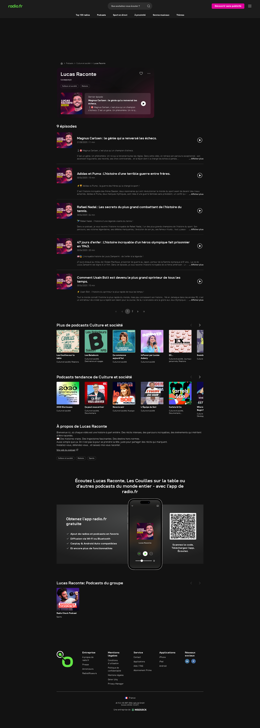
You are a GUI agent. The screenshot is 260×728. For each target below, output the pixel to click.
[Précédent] (191, 324)
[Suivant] (199, 324)
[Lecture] (143, 103)
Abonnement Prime (143, 670)
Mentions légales (116, 675)
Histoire (85, 86)
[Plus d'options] (149, 73)
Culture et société (69, 86)
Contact (137, 657)
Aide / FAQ (138, 666)
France (131, 698)
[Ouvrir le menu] (250, 6)
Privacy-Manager (116, 684)
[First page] (116, 311)
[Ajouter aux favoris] (141, 73)
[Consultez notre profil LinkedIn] (187, 661)
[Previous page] (122, 311)
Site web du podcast (66, 450)
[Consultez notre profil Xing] (193, 661)
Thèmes (180, 15)
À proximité (140, 15)
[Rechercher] (148, 6)
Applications (139, 662)
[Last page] (143, 311)
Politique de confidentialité (114, 669)
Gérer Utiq (113, 680)
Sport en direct (120, 15)
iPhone (162, 657)
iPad (161, 662)
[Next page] (137, 311)
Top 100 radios (83, 15)
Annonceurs (87, 669)
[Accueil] (61, 63)
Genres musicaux (161, 15)
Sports (91, 458)
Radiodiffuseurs (89, 673)
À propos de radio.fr (87, 658)
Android (163, 666)
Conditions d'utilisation (113, 662)
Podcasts (101, 15)
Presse (85, 665)
